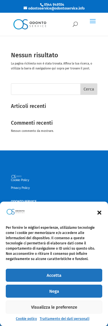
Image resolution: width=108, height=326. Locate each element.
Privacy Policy (20, 187)
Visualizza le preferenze (54, 307)
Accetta (54, 275)
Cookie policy (26, 319)
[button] (99, 213)
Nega (54, 291)
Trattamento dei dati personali (64, 319)
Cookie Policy (20, 180)
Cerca (89, 89)
